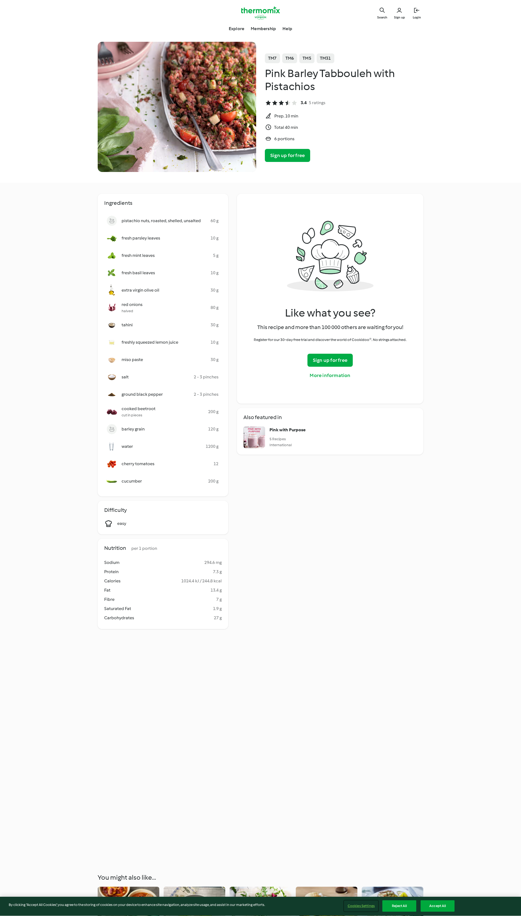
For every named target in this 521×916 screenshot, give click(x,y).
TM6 (289, 58)
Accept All (437, 906)
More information (330, 375)
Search (382, 17)
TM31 (325, 58)
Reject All (399, 906)
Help (287, 28)
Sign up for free (287, 155)
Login (417, 17)
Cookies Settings (361, 906)
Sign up (399, 17)
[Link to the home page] (260, 13)
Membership (263, 28)
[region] (260, 906)
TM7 (272, 58)
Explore (236, 28)
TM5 (307, 58)
